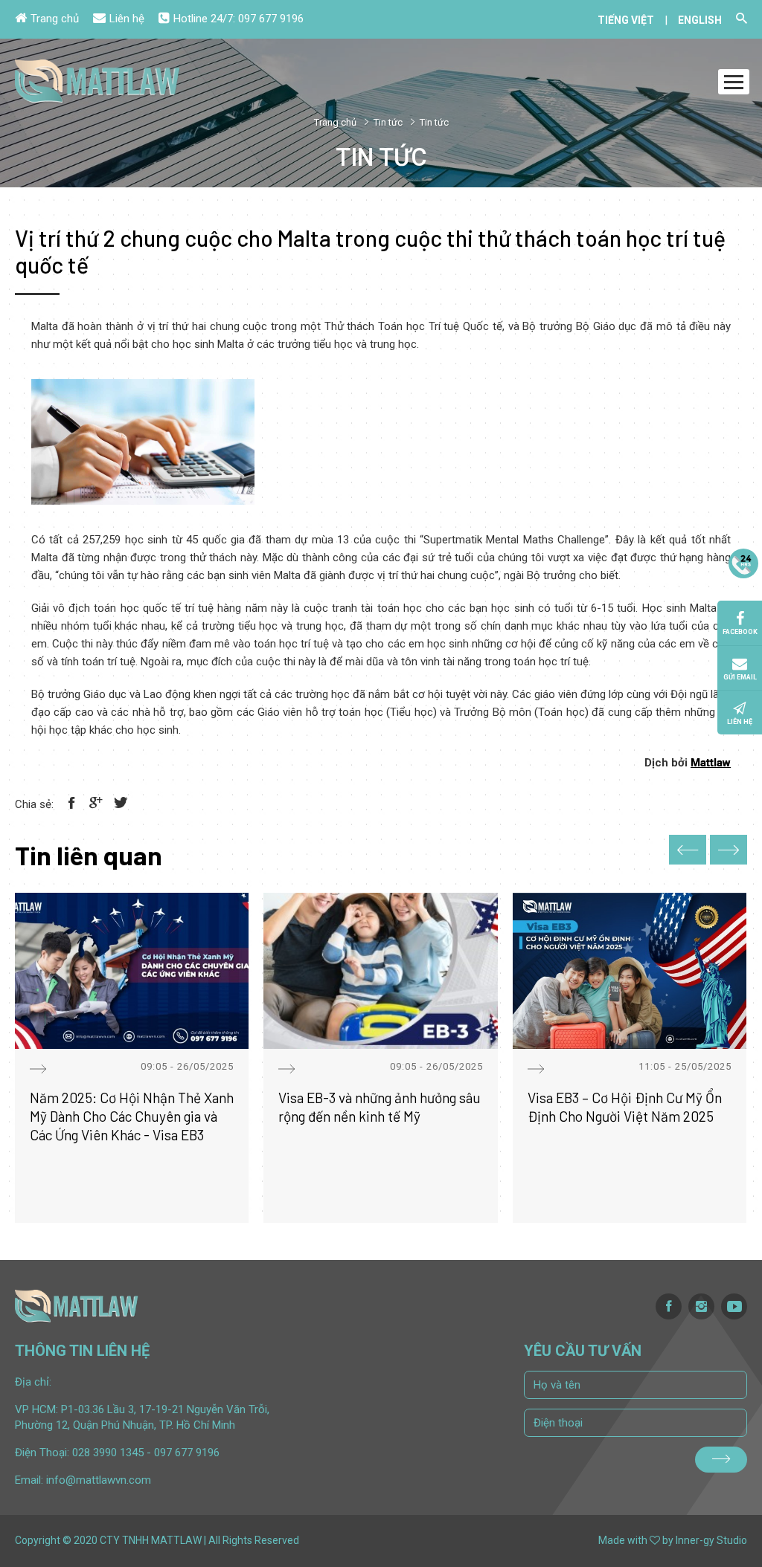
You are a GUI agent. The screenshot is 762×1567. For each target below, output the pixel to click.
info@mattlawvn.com (98, 1480)
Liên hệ (126, 18)
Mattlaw (711, 762)
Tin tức (388, 122)
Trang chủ (55, 18)
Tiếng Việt (626, 20)
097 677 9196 (271, 18)
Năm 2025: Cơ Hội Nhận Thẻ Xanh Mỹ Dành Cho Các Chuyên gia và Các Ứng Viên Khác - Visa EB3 (132, 1116)
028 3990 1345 (108, 1452)
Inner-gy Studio (711, 1540)
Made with (622, 1540)
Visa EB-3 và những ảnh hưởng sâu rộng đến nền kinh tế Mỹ (379, 1107)
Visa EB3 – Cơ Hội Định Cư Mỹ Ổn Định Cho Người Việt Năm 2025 (625, 1107)
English (700, 20)
